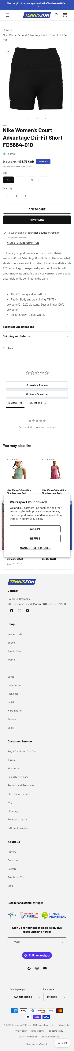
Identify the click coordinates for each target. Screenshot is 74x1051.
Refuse (35, 538)
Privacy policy (34, 519)
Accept (35, 528)
